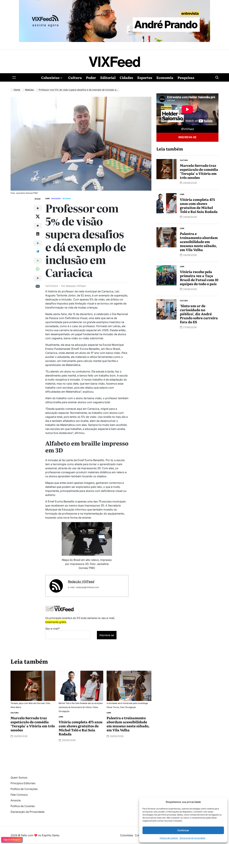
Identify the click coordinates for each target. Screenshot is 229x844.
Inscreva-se (187, 137)
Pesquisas (186, 77)
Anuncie (16, 800)
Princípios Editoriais (23, 783)
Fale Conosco (19, 794)
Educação (56, 198)
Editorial (108, 77)
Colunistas (50, 77)
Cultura (75, 77)
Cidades (126, 77)
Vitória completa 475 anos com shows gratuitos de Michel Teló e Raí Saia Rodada (80, 727)
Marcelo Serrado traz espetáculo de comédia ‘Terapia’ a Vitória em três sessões (33, 723)
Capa (47, 198)
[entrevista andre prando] (114, 2)
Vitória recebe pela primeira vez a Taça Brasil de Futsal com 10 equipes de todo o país (199, 277)
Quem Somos (19, 777)
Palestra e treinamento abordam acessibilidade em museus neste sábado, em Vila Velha (128, 723)
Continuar (183, 830)
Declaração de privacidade (192, 838)
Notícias (66, 198)
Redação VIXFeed (76, 285)
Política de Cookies (169, 838)
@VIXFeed (187, 129)
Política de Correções (24, 789)
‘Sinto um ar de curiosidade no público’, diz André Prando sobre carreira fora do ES (199, 313)
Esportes (144, 77)
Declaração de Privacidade (27, 811)
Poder (91, 77)
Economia (164, 77)
